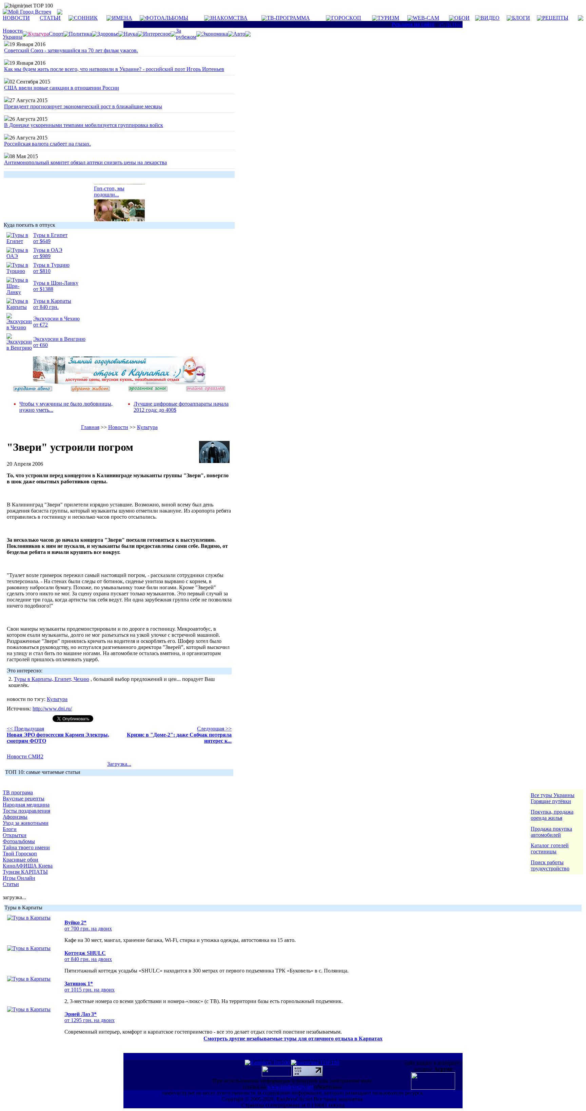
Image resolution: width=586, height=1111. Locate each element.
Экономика (215, 34)
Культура (147, 427)
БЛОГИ (521, 18)
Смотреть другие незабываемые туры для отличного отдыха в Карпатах (293, 1038)
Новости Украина (13, 34)
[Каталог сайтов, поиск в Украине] (277, 1074)
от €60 (40, 345)
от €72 (40, 325)
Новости (118, 427)
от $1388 (43, 289)
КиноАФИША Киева (28, 866)
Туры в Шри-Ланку (55, 283)
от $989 (42, 256)
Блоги (10, 829)
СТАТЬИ (50, 18)
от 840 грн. (46, 307)
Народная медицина (26, 805)
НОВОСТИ (16, 18)
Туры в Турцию (51, 265)
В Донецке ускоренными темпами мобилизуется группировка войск (83, 125)
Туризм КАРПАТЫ (25, 872)
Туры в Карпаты (52, 301)
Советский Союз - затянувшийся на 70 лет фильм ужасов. (71, 50)
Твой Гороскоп (20, 853)
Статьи (11, 884)
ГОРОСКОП (346, 18)
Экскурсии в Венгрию (59, 339)
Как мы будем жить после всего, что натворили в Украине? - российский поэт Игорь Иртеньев (114, 69)
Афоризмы (15, 817)
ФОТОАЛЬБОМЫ (166, 18)
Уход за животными (25, 823)
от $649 (42, 241)
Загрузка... (119, 764)
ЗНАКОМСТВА (229, 18)
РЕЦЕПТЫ (555, 18)
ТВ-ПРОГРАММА (288, 18)
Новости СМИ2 (25, 756)
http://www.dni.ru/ (52, 708)
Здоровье (107, 34)
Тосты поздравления (26, 811)
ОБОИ (462, 18)
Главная (90, 427)
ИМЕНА (122, 18)
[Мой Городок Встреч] (119, 382)
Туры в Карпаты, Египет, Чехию (51, 679)
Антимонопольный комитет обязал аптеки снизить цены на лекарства (85, 162)
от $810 (42, 271)
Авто (239, 34)
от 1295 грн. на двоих (89, 1020)
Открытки (14, 835)
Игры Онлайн (19, 878)
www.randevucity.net (290, 1087)
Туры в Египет (50, 235)
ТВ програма (18, 792)
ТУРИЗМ (388, 18)
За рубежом (186, 34)
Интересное (157, 34)
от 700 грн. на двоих (88, 928)
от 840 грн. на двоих (88, 959)
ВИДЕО (490, 18)
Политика (80, 34)
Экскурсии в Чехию (56, 318)
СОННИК (86, 18)
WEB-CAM (426, 18)
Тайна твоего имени (26, 847)
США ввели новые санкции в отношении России (61, 88)
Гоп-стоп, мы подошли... (109, 189)
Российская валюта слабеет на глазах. (47, 144)
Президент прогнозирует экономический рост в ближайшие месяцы (83, 106)
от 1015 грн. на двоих (89, 990)
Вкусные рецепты (23, 798)
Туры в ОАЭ (47, 250)
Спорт (56, 34)
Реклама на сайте (413, 24)
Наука (131, 34)
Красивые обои (20, 860)
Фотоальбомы (19, 841)
